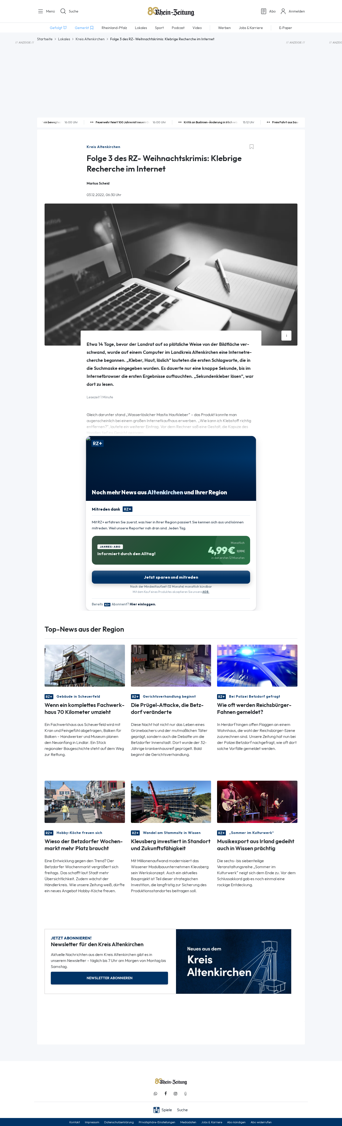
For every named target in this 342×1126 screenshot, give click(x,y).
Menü (50, 11)
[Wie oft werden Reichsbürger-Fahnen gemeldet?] (257, 665)
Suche (73, 11)
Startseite (45, 39)
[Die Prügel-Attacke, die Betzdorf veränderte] (171, 665)
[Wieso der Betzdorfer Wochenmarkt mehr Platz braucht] (85, 801)
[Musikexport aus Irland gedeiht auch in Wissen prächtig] (257, 801)
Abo (272, 11)
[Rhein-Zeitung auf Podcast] (185, 1093)
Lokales (64, 39)
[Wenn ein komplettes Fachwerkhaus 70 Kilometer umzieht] (85, 665)
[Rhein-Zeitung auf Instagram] (175, 1093)
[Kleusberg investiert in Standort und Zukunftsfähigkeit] (171, 801)
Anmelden (297, 11)
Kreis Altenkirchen (90, 39)
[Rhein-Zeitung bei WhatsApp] (155, 1093)
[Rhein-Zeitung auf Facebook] (165, 1093)
